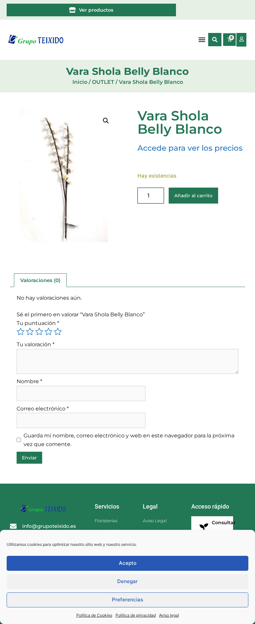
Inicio (79, 82)
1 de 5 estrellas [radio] (21, 332)
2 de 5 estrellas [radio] (30, 332)
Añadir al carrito (193, 196)
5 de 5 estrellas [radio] (58, 332)
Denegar (127, 581)
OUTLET (103, 82)
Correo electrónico (43, 408)
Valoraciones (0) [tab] (40, 280)
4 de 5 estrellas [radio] (48, 332)
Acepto (127, 563)
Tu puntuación (38, 323)
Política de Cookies (94, 615)
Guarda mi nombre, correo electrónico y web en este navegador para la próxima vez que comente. (129, 439)
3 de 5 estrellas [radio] (39, 332)
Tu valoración (35, 344)
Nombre (29, 381)
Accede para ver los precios (190, 148)
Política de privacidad (136, 615)
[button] (214, 39)
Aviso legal (169, 615)
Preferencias (127, 599)
